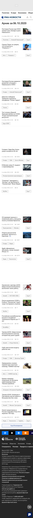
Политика (5, 443)
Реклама (15, 446)
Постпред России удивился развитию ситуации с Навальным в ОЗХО (11, 83)
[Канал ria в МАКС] (5, 433)
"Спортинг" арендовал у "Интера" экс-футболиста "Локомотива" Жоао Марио (11, 182)
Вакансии (5, 454)
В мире (28, 443)
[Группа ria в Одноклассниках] (25, 433)
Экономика (21, 443)
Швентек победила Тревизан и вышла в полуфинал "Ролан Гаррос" (11, 98)
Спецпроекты (6, 446)
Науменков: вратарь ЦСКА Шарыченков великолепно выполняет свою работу (11, 286)
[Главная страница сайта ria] (11, 17)
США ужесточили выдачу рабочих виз (10, 348)
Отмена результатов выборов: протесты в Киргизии (9, 234)
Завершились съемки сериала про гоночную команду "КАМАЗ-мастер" (11, 364)
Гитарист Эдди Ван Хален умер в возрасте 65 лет (10, 150)
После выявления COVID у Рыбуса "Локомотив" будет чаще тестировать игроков (11, 302)
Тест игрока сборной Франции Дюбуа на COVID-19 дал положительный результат (11, 115)
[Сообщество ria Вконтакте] (18, 433)
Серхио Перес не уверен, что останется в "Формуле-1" (10, 46)
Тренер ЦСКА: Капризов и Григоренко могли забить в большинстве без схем (11, 396)
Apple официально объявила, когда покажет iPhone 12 (10, 250)
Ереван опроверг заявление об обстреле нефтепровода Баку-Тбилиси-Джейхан (10, 381)
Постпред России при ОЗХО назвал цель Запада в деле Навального (11, 30)
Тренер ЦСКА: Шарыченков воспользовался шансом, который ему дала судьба (11, 333)
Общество (13, 443)
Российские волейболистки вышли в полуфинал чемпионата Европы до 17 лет (11, 318)
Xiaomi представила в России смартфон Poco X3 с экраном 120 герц (11, 411)
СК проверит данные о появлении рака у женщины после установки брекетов (11, 218)
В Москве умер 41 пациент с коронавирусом (11, 166)
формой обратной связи (9, 502)
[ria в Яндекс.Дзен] (12, 433)
